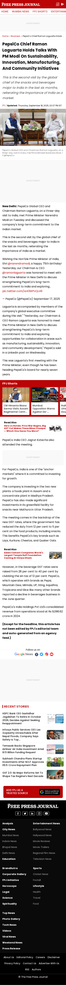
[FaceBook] (36, 654)
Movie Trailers (41, 847)
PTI (3, 105)
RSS (27, 969)
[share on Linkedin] (32, 813)
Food (36, 903)
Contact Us (29, 963)
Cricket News (40, 874)
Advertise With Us (49, 963)
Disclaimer (54, 957)
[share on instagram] (39, 813)
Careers (40, 957)
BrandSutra (10, 868)
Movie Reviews (41, 841)
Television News (42, 859)
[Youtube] (51, 654)
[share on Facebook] (18, 813)
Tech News (9, 925)
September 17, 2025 (47, 299)
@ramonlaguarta (13, 273)
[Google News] (24, 654)
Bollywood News (42, 829)
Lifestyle (38, 886)
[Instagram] (46, 654)
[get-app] (62, 4)
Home (4, 11)
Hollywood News (42, 835)
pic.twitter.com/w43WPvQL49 (22, 291)
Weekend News (12, 942)
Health (37, 892)
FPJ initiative (10, 880)
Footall (37, 880)
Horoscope (9, 886)
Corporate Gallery (14, 874)
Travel (36, 897)
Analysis (7, 823)
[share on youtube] (46, 813)
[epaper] (57, 4)
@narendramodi (19, 263)
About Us (9, 957)
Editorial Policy (25, 957)
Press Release (11, 948)
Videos (6, 930)
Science (7, 897)
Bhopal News (9, 847)
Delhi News (8, 853)
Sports (37, 868)
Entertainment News (46, 823)
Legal (5, 892)
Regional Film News (44, 853)
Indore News (9, 841)
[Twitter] (41, 654)
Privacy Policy (12, 963)
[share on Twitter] (25, 813)
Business (15, 36)
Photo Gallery (11, 919)
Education (9, 859)
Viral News (9, 936)
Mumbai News (20, 11)
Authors (36, 969)
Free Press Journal (21, 4)
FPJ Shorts (40, 11)
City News (8, 829)
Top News (8, 913)
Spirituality (9, 903)
